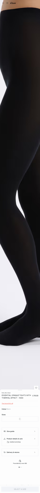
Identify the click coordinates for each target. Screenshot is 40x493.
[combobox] (20, 419)
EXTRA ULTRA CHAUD (6, 392)
